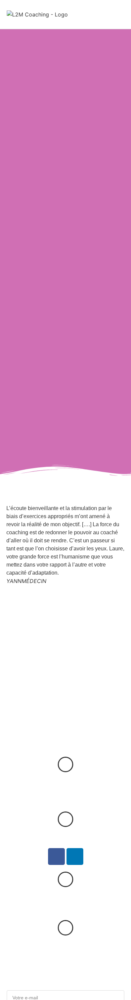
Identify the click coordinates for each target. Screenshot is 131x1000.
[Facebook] (56, 856)
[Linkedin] (75, 856)
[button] (118, 14)
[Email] (65, 927)
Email (65, 946)
